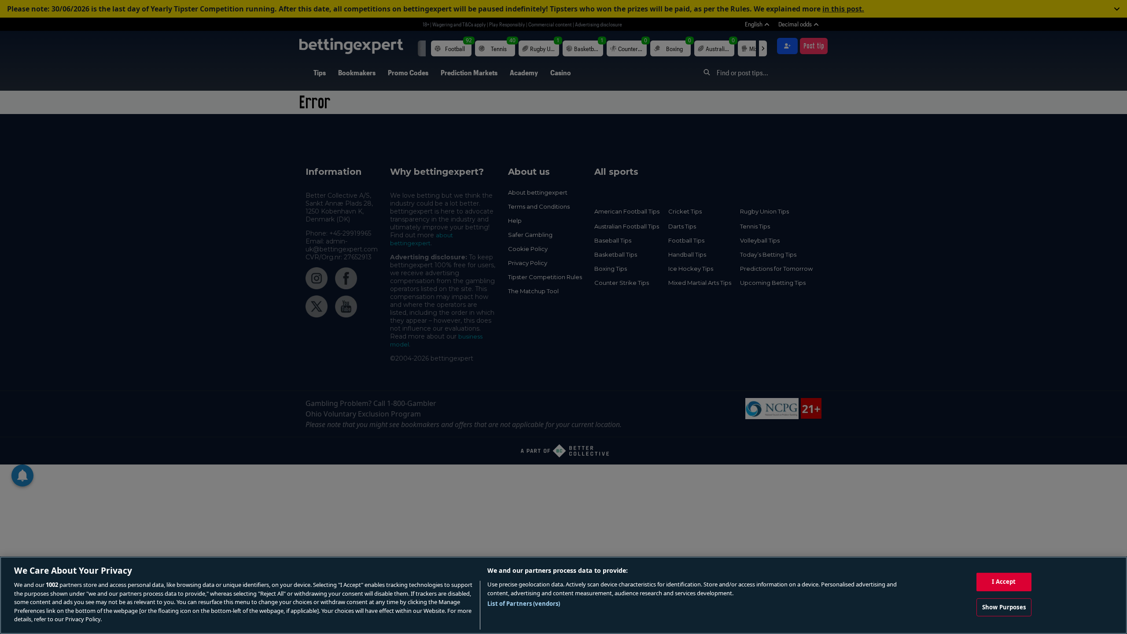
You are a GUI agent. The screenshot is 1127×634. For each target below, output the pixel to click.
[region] (563, 595)
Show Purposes (1004, 607)
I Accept (1004, 582)
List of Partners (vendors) (523, 604)
